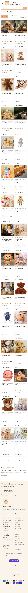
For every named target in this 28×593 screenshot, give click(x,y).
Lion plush (17, 522)
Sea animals (5, 524)
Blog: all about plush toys (20, 545)
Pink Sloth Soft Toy (19, 413)
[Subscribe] (21, 555)
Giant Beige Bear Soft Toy (7, 443)
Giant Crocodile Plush (20, 35)
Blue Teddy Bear (6, 355)
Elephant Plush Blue (7, 326)
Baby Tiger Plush (19, 93)
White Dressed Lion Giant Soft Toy (7, 240)
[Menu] (2, 3)
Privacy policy (23, 585)
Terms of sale (15, 588)
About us (17, 536)
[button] (26, 3)
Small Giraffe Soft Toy (20, 64)
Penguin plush (18, 528)
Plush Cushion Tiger (20, 326)
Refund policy (16, 585)
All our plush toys (7, 516)
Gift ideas (5, 528)
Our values (17, 538)
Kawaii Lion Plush (6, 268)
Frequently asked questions (7, 546)
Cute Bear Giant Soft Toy (20, 298)
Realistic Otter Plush (20, 122)
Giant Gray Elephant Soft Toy (7, 298)
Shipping (5, 537)
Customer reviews (19, 542)
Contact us (5, 548)
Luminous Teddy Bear (7, 180)
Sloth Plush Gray (19, 268)
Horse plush (17, 518)
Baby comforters (7, 520)
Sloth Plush (5, 35)
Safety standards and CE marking (8, 542)
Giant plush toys (7, 518)
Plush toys (3, 11)
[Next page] (23, 460)
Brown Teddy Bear (6, 93)
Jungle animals (6, 526)
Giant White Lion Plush (19, 240)
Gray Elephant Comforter (18, 152)
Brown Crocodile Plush (19, 181)
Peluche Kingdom (8, 585)
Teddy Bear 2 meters (7, 122)
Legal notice (22, 588)
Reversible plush (19, 520)
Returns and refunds (8, 539)
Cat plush (17, 516)
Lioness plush (18, 355)
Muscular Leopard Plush (19, 210)
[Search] (25, 8)
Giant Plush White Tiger (19, 443)
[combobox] (12, 8)
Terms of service (8, 588)
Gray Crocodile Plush (7, 210)
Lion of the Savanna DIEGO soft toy (7, 152)
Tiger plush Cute (6, 413)
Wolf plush (17, 526)
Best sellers (5, 530)
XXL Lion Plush (18, 384)
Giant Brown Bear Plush (6, 65)
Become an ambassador (18, 548)
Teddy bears (6, 522)
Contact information (15, 590)
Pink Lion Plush (6, 384)
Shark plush (17, 524)
